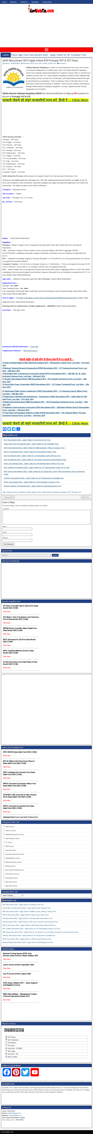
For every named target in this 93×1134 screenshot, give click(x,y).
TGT (79, 492)
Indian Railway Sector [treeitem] (12, 838)
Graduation (22, 492)
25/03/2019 (16, 63)
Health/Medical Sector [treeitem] (12, 858)
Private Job (52, 63)
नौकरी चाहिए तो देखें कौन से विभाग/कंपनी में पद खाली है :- (46, 359)
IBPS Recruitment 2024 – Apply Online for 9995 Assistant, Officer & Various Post (34, 448)
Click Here (35, 347)
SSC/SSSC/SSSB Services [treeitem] (14, 870)
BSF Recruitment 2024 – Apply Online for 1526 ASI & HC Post (27, 440)
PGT (69, 492)
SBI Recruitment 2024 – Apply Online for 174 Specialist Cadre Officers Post (32, 456)
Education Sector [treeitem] (11, 882)
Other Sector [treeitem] (9, 827)
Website (5, 538)
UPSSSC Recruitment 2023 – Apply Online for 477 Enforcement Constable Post (34, 478)
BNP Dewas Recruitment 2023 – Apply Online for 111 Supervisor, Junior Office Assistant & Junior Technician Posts (40, 932)
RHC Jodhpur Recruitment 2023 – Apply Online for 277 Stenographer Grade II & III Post (36, 467)
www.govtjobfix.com (15, 1115)
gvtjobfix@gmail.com (14, 1113)
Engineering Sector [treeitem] (11, 878)
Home (4, 2)
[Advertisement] (46, 30)
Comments (62, 63)
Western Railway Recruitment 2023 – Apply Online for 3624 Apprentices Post (32, 486)
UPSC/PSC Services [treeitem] (12, 874)
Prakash (7, 63)
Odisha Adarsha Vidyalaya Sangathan (54, 492)
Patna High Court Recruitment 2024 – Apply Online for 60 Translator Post (31, 444)
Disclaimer (35, 2)
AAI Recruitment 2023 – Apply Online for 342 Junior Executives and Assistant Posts (35, 460)
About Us (13, 2)
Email (4, 532)
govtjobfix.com (11, 435)
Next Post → (86, 497)
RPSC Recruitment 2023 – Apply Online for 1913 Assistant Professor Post (32, 482)
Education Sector (28, 63)
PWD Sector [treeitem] (9, 846)
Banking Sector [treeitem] (10, 866)
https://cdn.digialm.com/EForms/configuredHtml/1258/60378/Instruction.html (48, 298)
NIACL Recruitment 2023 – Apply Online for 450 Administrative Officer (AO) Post (34, 464)
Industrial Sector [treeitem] (10, 850)
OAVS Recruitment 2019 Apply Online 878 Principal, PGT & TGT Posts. (40, 60)
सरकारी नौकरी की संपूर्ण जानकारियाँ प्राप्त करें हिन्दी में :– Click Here (45, 100)
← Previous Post (7, 497)
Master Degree (31, 492)
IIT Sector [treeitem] (8, 842)
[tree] (46, 856)
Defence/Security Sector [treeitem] (13, 862)
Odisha (45, 63)
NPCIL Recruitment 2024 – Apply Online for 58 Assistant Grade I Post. (30, 452)
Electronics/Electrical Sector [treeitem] (14, 854)
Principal (74, 492)
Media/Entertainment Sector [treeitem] (14, 834)
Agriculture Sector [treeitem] (11, 886)
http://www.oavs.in (30, 351)
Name (4, 526)
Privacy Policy (47, 2)
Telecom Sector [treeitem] (10, 830)
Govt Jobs (38, 63)
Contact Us (24, 2)
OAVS (39, 492)
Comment (5, 509)
